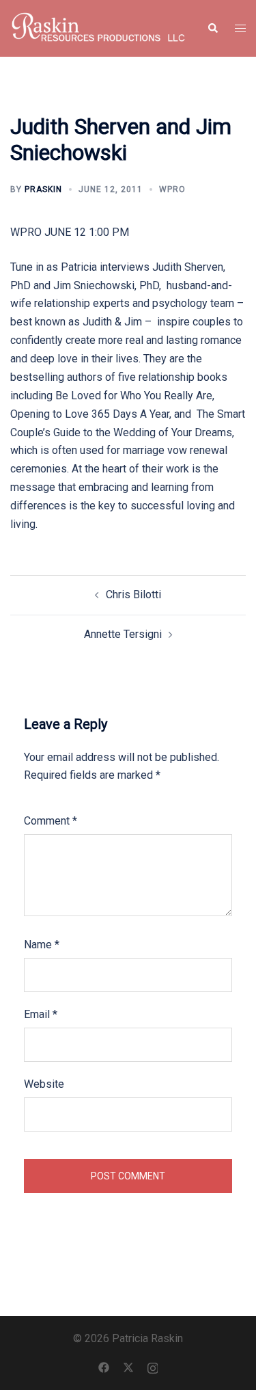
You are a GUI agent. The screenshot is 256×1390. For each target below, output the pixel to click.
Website (44, 1084)
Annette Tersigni (123, 634)
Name (41, 944)
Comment (50, 820)
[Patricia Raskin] (98, 27)
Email (40, 1014)
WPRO (172, 189)
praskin (43, 189)
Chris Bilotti (133, 594)
